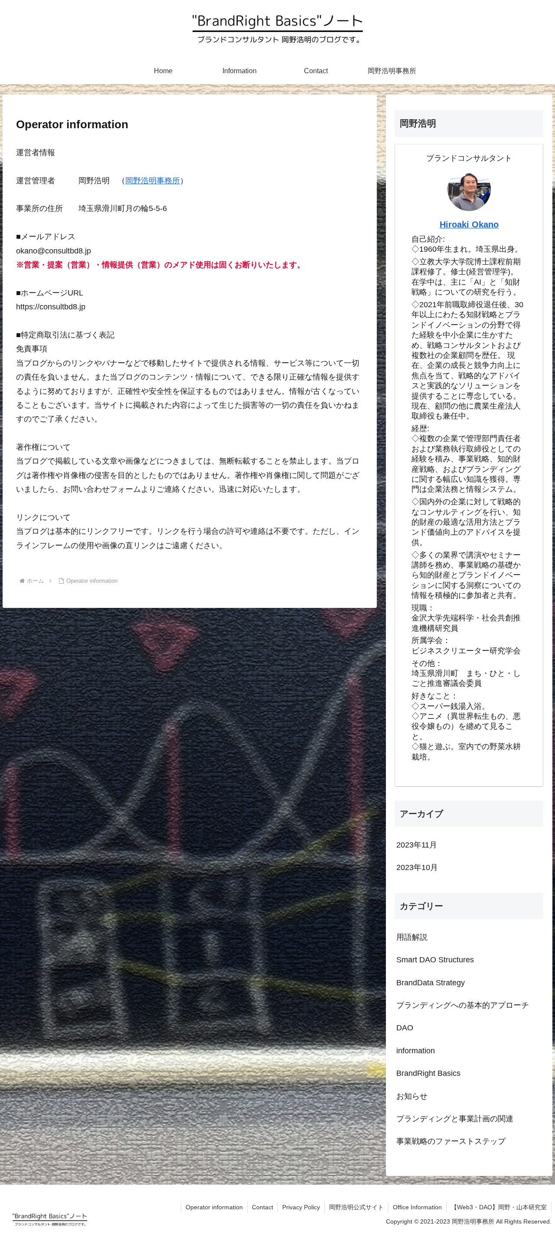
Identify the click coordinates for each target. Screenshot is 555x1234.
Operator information (214, 1207)
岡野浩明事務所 (152, 180)
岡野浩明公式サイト (356, 1207)
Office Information (417, 1207)
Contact (262, 1207)
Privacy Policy (301, 1207)
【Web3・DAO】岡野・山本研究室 (499, 1207)
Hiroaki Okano (469, 224)
